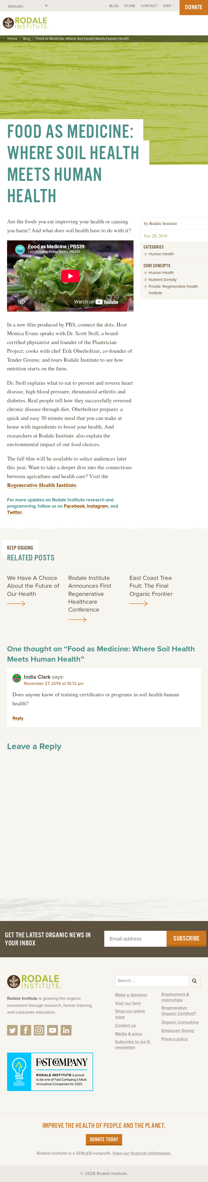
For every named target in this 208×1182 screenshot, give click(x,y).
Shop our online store (130, 1014)
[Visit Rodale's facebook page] (25, 1030)
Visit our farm (128, 1003)
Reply (17, 718)
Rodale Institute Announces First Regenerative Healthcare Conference (89, 593)
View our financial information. (141, 1153)
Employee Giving (177, 1030)
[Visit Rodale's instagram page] (39, 1030)
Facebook (74, 506)
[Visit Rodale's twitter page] (12, 1030)
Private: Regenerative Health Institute (173, 289)
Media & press (128, 1034)
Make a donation (131, 995)
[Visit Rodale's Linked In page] (66, 1030)
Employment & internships (175, 997)
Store (129, 6)
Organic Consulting (180, 1022)
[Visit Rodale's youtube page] (52, 1030)
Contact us (125, 1025)
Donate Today (104, 1140)
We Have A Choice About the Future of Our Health (33, 585)
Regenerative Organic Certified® (178, 1010)
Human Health (161, 254)
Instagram (97, 506)
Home (13, 39)
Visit (167, 6)
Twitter (14, 512)
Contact (149, 6)
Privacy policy (174, 1039)
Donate (194, 7)
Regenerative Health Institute (41, 485)
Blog (114, 6)
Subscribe (186, 939)
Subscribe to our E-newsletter (133, 1044)
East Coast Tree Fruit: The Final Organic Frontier (151, 585)
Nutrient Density (163, 279)
